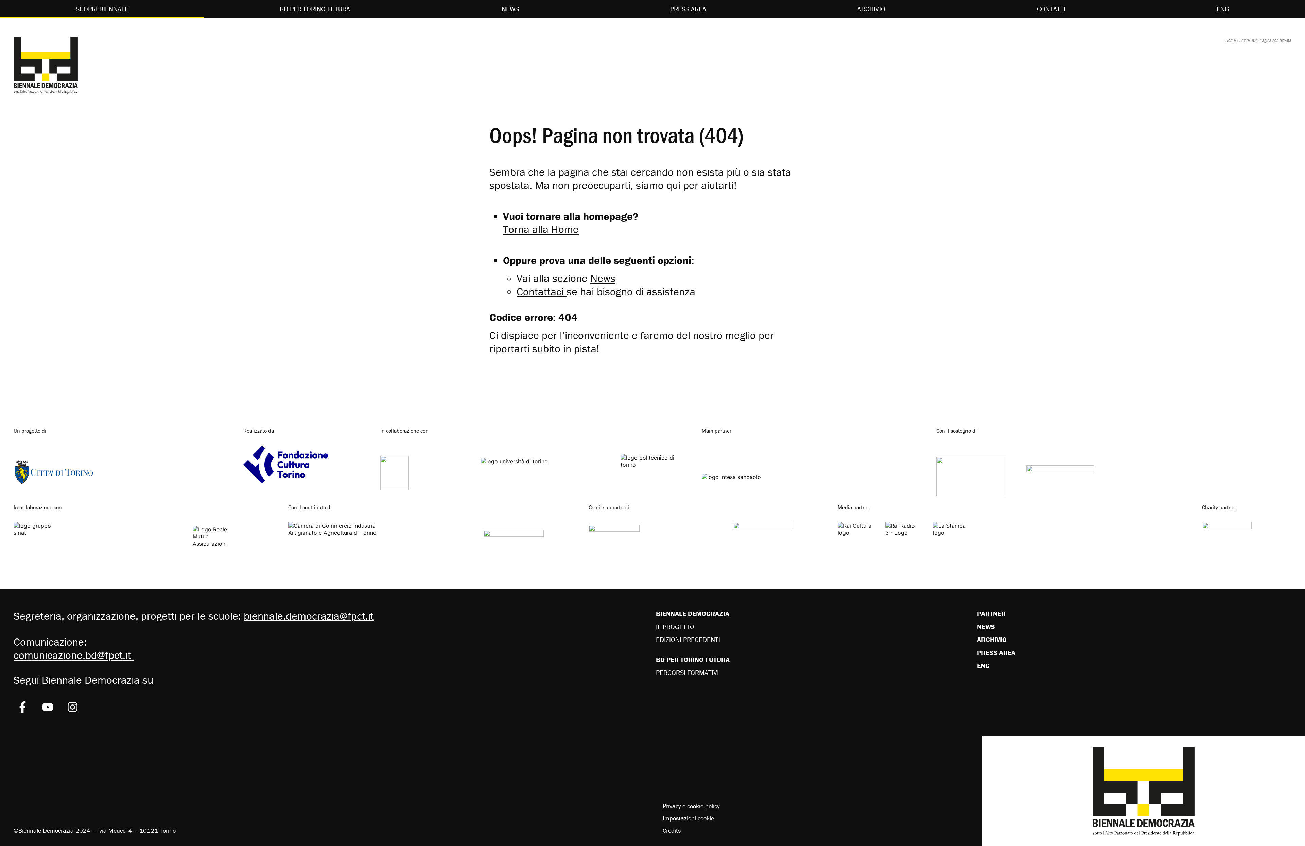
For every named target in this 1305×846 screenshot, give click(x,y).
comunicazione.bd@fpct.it (74, 655)
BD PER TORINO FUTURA (315, 8)
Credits (672, 830)
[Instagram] (73, 707)
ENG (1223, 8)
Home (1230, 40)
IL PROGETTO (675, 626)
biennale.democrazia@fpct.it (309, 616)
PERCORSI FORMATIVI (687, 672)
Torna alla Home (541, 229)
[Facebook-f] (23, 707)
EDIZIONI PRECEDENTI (688, 639)
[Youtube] (48, 707)
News (510, 8)
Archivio (871, 8)
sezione (583, 278)
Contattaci (540, 291)
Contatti (1051, 8)
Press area (688, 8)
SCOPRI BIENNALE (102, 8)
